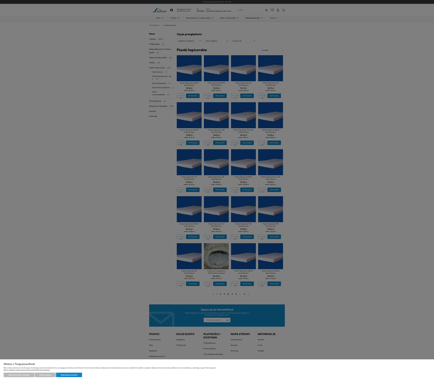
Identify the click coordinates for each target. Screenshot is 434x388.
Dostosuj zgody (45, 375)
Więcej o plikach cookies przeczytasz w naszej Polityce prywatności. (27, 370)
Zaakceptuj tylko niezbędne (19, 375)
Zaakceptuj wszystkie (69, 375)
